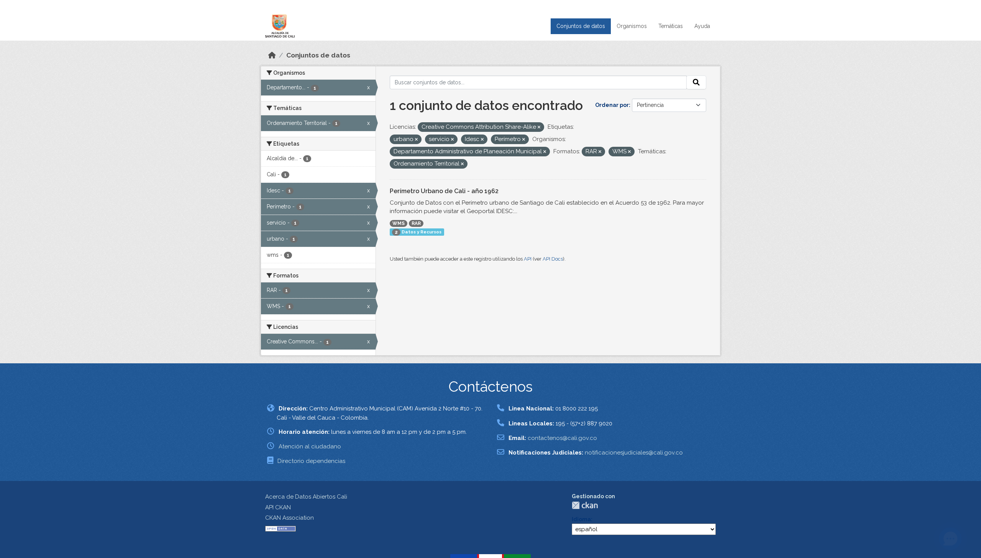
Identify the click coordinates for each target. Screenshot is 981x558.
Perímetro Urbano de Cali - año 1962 (444, 191)
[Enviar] (696, 82)
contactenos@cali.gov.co (562, 438)
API (528, 259)
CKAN (585, 505)
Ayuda (702, 26)
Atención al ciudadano (310, 446)
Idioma (581, 519)
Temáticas (670, 26)
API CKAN (278, 507)
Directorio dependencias (311, 461)
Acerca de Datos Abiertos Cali (306, 496)
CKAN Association (289, 517)
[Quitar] (539, 127)
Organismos (632, 26)
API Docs (553, 259)
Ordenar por (612, 105)
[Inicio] (272, 55)
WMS (398, 223)
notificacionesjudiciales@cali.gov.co (634, 452)
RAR (416, 223)
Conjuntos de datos (580, 26)
